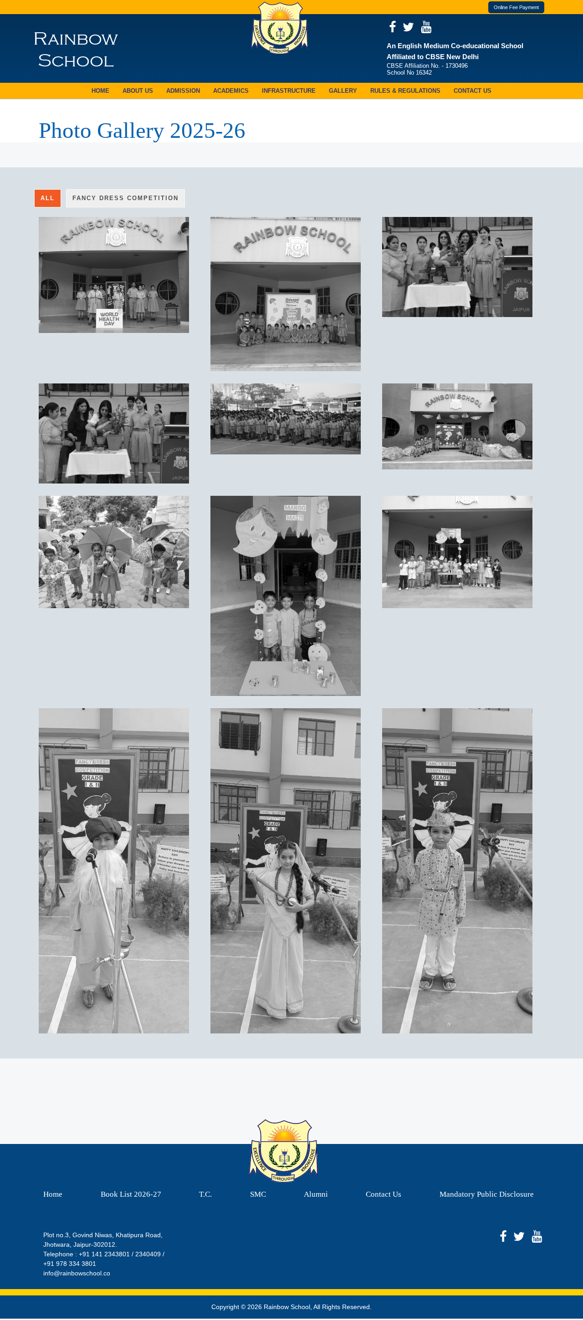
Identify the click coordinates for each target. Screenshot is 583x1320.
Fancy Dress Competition (125, 198)
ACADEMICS (231, 90)
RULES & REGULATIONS (405, 90)
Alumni (316, 1194)
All (48, 198)
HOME (100, 90)
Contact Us (383, 1194)
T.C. (205, 1194)
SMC (258, 1194)
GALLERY (343, 90)
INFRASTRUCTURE (289, 90)
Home (52, 1194)
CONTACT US (472, 90)
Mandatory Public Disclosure (487, 1194)
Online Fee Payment (516, 7)
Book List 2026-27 (131, 1194)
